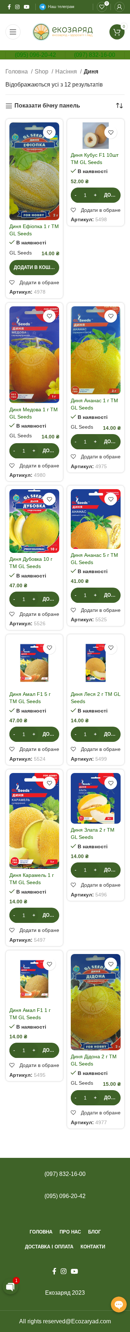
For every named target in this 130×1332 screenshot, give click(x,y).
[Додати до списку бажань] (49, 132)
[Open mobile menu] (13, 32)
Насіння (66, 71)
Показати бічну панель (47, 105)
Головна (17, 71)
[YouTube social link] (27, 7)
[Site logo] (65, 31)
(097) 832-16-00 (94, 55)
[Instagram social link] (17, 7)
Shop (42, 71)
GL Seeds (20, 253)
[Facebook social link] (9, 7)
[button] (34, 267)
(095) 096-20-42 (35, 55)
